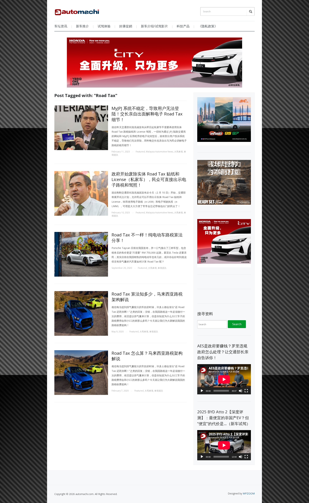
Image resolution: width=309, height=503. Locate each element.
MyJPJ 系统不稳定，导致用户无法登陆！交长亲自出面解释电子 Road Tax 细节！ (147, 113)
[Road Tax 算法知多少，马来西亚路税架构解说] (81, 313)
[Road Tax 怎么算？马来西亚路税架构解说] (81, 372)
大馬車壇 (178, 151)
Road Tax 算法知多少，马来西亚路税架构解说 (147, 296)
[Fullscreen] (246, 391)
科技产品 (183, 26)
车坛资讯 (60, 26)
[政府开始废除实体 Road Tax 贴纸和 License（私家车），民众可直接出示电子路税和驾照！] (81, 193)
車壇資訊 (162, 267)
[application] (224, 379)
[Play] (202, 391)
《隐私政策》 (208, 26)
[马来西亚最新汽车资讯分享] (76, 11)
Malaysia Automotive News (159, 151)
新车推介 (82, 26)
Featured (140, 151)
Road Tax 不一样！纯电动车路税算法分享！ (147, 237)
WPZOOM (249, 493)
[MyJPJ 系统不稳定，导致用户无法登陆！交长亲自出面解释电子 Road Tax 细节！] (81, 127)
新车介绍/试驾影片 (154, 26)
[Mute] (240, 391)
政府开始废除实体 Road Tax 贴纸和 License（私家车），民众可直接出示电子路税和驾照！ (149, 179)
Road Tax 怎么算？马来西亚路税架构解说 (147, 355)
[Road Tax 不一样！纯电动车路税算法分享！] (81, 254)
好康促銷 (125, 26)
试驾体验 (104, 26)
